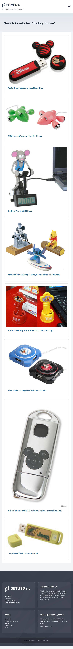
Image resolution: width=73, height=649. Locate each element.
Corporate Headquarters (12, 602)
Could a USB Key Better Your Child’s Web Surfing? (30, 330)
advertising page (48, 595)
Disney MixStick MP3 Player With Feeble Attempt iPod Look (35, 511)
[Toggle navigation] (69, 6)
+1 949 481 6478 (10, 600)
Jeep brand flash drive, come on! (23, 553)
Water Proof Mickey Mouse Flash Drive (25, 88)
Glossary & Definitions (11, 621)
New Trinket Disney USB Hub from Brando (27, 390)
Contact (7, 623)
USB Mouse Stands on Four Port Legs (25, 136)
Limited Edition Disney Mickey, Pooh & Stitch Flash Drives (34, 275)
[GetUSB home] (19, 589)
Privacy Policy (9, 625)
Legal (6, 627)
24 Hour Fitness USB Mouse (20, 211)
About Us (7, 619)
